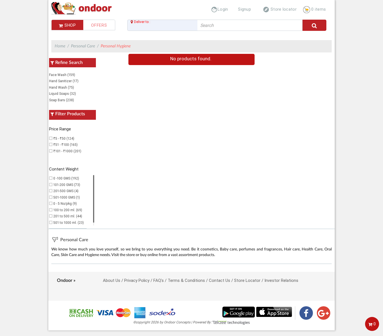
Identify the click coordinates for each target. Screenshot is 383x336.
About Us (111, 280)
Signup (244, 9)
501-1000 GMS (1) (66, 197)
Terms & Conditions (186, 280)
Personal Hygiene (116, 46)
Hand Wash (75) (61, 87)
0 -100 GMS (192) (66, 178)
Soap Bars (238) (61, 100)
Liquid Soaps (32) (62, 93)
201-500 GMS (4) (66, 191)
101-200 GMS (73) (66, 185)
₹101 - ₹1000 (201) (67, 151)
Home (60, 46)
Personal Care (83, 46)
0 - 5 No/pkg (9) (65, 203)
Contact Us (219, 280)
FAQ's (158, 280)
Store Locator (247, 280)
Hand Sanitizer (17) (64, 81)
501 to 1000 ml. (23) (68, 222)
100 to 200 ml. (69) (67, 210)
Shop (69, 25)
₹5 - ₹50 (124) (63, 138)
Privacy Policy (136, 280)
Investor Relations (281, 280)
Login (219, 9)
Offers (99, 25)
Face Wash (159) (62, 75)
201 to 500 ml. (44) (67, 216)
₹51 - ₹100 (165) (65, 144)
